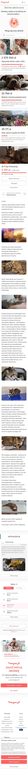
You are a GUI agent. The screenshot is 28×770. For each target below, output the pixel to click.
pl (22, 2)
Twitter (7, 706)
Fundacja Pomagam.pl (21, 727)
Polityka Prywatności (7, 721)
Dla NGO (21, 725)
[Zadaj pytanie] (24, 193)
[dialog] (14, 754)
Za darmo (21, 721)
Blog (21, 723)
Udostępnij (14, 183)
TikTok (20, 706)
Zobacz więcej (14, 575)
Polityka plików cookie (7, 729)
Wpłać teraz (10, 606)
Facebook (3, 706)
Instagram (11, 706)
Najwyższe (19, 588)
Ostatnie (8, 588)
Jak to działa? (14, 690)
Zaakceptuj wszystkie (14, 757)
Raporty (21, 719)
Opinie (21, 717)
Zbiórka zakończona (14, 178)
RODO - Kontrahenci (7, 723)
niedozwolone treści (20, 630)
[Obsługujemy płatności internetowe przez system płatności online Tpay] (21, 729)
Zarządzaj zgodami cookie (7, 731)
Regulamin (7, 719)
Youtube (25, 706)
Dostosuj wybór (14, 766)
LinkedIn (16, 706)
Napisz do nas (14, 631)
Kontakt (7, 725)
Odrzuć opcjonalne (14, 762)
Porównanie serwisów (7, 727)
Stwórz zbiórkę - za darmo (14, 685)
